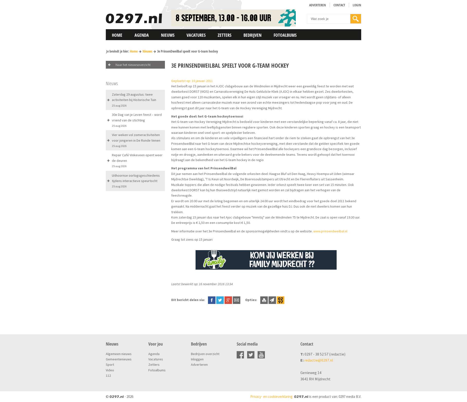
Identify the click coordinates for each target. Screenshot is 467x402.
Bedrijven (252, 35)
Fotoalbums (285, 35)
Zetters (224, 35)
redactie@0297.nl (318, 360)
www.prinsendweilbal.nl (330, 231)
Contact (339, 5)
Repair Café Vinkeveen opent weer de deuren (137, 160)
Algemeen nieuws (119, 354)
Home (117, 35)
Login (357, 5)
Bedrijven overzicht (205, 354)
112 (108, 375)
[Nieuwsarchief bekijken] (280, 300)
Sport (110, 364)
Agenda (142, 35)
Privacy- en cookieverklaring (271, 396)
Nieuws (167, 35)
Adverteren (317, 5)
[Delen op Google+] (228, 300)
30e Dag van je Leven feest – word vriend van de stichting (137, 120)
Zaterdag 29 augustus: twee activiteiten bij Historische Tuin (134, 99)
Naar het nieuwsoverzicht (133, 65)
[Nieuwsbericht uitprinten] (264, 300)
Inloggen (197, 359)
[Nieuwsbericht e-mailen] (236, 300)
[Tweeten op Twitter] (220, 300)
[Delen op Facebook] (212, 300)
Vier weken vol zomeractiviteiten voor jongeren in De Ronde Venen (136, 140)
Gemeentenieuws (119, 359)
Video (110, 370)
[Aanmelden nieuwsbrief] (272, 300)
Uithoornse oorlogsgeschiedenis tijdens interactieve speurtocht (136, 180)
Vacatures (196, 35)
